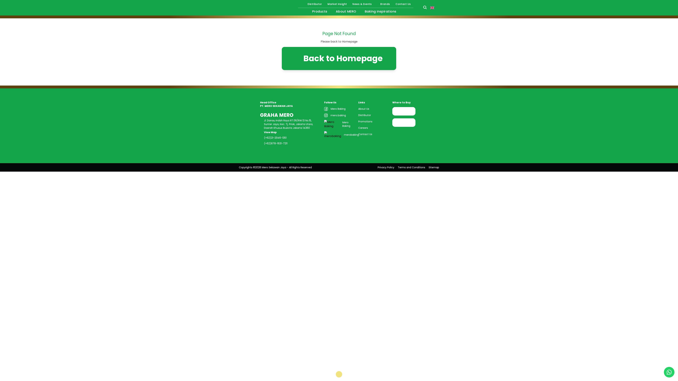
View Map (270, 132)
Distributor (315, 4)
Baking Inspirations (380, 11)
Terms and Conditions (411, 167)
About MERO (346, 11)
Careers (363, 128)
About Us (363, 109)
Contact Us (403, 4)
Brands (385, 4)
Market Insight (337, 4)
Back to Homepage (343, 58)
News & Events (362, 4)
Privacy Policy (386, 167)
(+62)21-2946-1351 (275, 138)
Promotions (365, 121)
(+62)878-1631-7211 (275, 143)
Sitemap (434, 167)
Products (319, 11)
